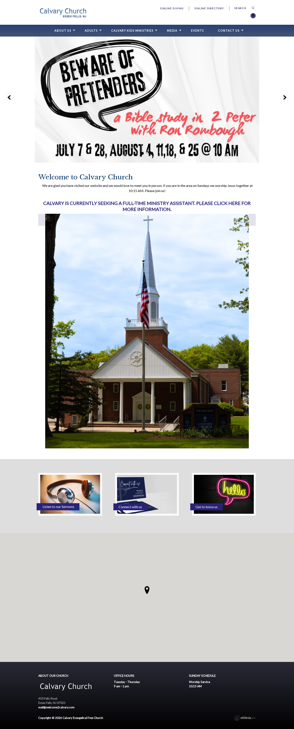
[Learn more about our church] (147, 590)
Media (172, 30)
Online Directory (209, 8)
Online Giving (172, 8)
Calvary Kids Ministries (132, 30)
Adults (91, 30)
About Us (62, 30)
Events (197, 30)
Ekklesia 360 (245, 718)
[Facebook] (253, 15)
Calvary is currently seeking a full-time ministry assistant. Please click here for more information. (147, 206)
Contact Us (229, 30)
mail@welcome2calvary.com (56, 707)
